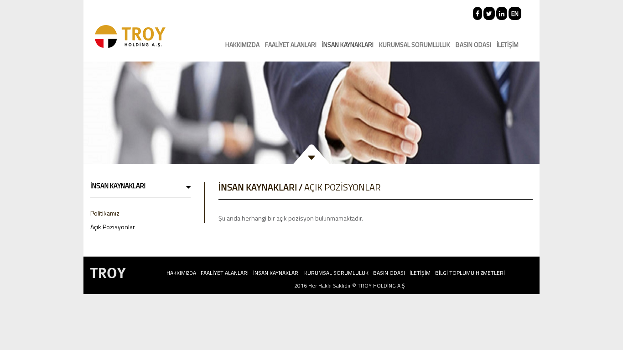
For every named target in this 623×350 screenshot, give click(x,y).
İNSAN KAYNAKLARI (348, 44)
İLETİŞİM (508, 44)
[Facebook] (477, 13)
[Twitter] (489, 13)
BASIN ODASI (473, 44)
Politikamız (104, 213)
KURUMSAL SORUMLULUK (414, 44)
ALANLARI (291, 44)
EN (515, 13)
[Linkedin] (501, 13)
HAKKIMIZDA (242, 44)
